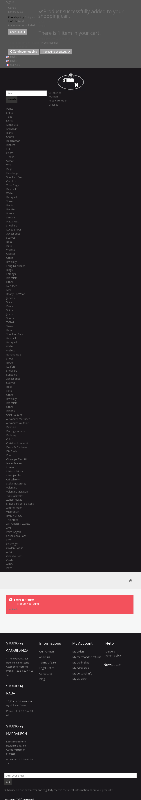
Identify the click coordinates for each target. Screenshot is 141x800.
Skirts (9, 120)
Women (53, 96)
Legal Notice (46, 668)
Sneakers (11, 225)
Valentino (11, 487)
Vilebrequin (12, 511)
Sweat (10, 161)
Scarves (10, 237)
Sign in (10, 2)
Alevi (9, 552)
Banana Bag (13, 354)
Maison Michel (15, 471)
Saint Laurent (14, 415)
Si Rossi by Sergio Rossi (20, 503)
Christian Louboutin (17, 443)
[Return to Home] (130, 580)
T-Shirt (10, 322)
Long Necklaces (15, 266)
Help (109, 643)
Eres (8, 455)
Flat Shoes (12, 221)
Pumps (10, 213)
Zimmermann (14, 507)
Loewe (10, 467)
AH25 (9, 564)
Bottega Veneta (15, 431)
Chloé (9, 439)
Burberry (11, 435)
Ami (8, 528)
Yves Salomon (14, 495)
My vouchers (80, 679)
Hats (9, 245)
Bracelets (11, 278)
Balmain (11, 427)
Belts (9, 241)
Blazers (10, 145)
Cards (9, 560)
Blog (42, 679)
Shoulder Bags (15, 177)
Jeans (9, 132)
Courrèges (12, 544)
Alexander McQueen (18, 419)
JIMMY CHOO (14, 515)
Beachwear (13, 141)
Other (9, 257)
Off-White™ (13, 479)
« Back (13, 609)
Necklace (11, 286)
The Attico (12, 519)
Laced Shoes (13, 229)
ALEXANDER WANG (18, 524)
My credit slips (80, 662)
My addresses (80, 668)
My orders (78, 651)
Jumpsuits (12, 124)
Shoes (10, 201)
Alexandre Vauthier (17, 423)
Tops (9, 116)
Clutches (11, 181)
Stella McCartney (16, 483)
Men (9, 290)
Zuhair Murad (14, 499)
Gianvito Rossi (14, 556)
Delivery (110, 651)
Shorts (10, 137)
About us (44, 657)
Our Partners (47, 651)
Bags (9, 169)
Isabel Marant (14, 463)
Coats (9, 153)
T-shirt (10, 157)
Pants (9, 108)
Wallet (10, 193)
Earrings (11, 274)
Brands (10, 411)
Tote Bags (12, 185)
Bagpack (11, 189)
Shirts (9, 112)
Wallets (10, 249)
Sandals (10, 217)
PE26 (9, 568)
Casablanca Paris (16, 536)
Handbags (12, 173)
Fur (8, 149)
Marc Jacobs (13, 475)
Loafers (10, 366)
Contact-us (45, 673)
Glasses (10, 253)
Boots (10, 205)
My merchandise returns (86, 657)
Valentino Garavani (17, 491)
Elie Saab (11, 451)
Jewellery (11, 261)
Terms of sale (47, 662)
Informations (50, 643)
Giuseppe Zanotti (16, 459)
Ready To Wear (57, 100)
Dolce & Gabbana (16, 447)
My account (82, 643)
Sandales (11, 374)
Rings (9, 270)
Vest (8, 165)
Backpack (12, 197)
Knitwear (11, 128)
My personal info (82, 673)
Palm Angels (13, 532)
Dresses (53, 104)
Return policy (113, 655)
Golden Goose (14, 548)
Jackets (10, 298)
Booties (11, 209)
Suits (9, 302)
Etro (8, 540)
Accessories (13, 233)
